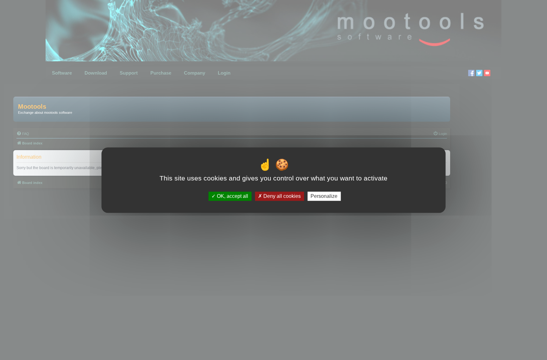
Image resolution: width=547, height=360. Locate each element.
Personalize (324, 196)
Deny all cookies (281, 196)
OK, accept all (232, 196)
